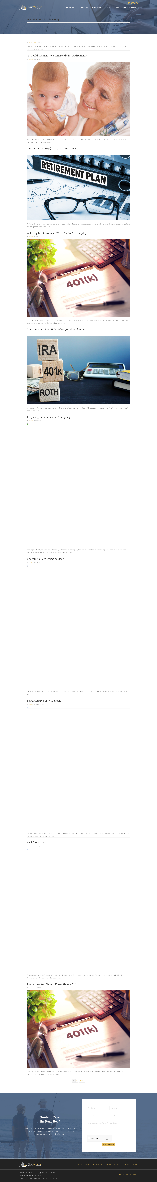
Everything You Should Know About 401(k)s (53, 984)
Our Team (96, 1164)
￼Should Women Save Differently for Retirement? (57, 55)
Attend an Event (106, 1164)
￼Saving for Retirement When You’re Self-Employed (58, 233)
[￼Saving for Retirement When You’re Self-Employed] (78, 278)
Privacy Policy (120, 1174)
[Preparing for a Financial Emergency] (78, 485)
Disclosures (135, 1174)
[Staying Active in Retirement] (78, 768)
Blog (121, 1164)
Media (116, 1164)
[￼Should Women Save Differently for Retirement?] (78, 99)
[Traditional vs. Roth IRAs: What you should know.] (78, 370)
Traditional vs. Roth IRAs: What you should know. (56, 329)
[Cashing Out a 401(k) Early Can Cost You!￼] (78, 187)
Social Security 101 (38, 842)
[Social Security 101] (78, 910)
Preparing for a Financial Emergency (48, 417)
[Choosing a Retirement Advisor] (78, 626)
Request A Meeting (108, 1144)
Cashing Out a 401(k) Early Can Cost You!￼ (52, 148)
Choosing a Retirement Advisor (45, 559)
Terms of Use (128, 1174)
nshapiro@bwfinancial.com (32, 1175)
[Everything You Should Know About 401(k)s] (78, 1029)
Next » (81, 1081)
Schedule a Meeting (131, 1164)
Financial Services (84, 1164)
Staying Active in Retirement (44, 700)
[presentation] (99, 1138)
